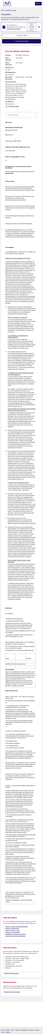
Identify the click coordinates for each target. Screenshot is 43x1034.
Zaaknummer (9, 67)
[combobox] (21, 115)
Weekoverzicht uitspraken (12, 992)
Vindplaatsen (9, 101)
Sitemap (8, 1029)
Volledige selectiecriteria (11, 973)
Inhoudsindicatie (10, 82)
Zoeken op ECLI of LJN (12, 930)
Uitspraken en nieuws (10, 10)
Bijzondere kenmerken (8, 78)
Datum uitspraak (8, 59)
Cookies (17, 1029)
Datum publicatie (8, 63)
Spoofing (31, 1029)
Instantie (8, 55)
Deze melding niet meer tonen (31, 27)
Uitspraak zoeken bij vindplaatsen (15, 936)
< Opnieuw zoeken (21, 35)
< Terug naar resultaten (21, 41)
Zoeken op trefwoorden (12, 928)
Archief (2, 1032)
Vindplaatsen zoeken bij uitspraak (15, 934)
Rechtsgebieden (10, 72)
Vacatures (37, 1029)
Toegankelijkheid (24, 1029)
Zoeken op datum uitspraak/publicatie (16, 926)
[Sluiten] (39, 27)
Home (2, 10)
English (3, 1029)
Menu (38, 3)
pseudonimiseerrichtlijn (13, 29)
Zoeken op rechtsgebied (12, 932)
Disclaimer (7, 1032)
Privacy (12, 1029)
